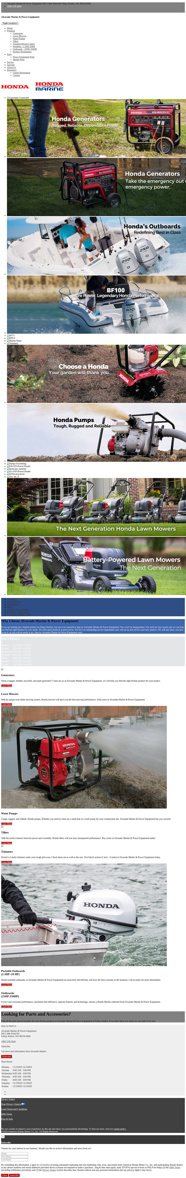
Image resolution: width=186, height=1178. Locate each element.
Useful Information (21, 72)
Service (10, 62)
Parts (9, 54)
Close (4, 1175)
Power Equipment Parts (23, 57)
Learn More (6, 686)
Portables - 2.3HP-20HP (24, 46)
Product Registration (22, 51)
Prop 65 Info (7, 1119)
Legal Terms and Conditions (14, 1109)
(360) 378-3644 (14, 6)
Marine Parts (18, 59)
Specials (11, 65)
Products (11, 31)
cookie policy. (119, 1129)
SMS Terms (6, 1114)
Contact (16, 75)
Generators (18, 33)
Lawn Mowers (19, 36)
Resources (11, 70)
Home (10, 28)
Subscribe (6, 1056)
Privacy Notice (8, 1099)
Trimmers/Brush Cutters (24, 44)
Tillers (15, 41)
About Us (11, 67)
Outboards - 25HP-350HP (25, 49)
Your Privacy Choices (11, 1104)
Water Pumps (19, 38)
